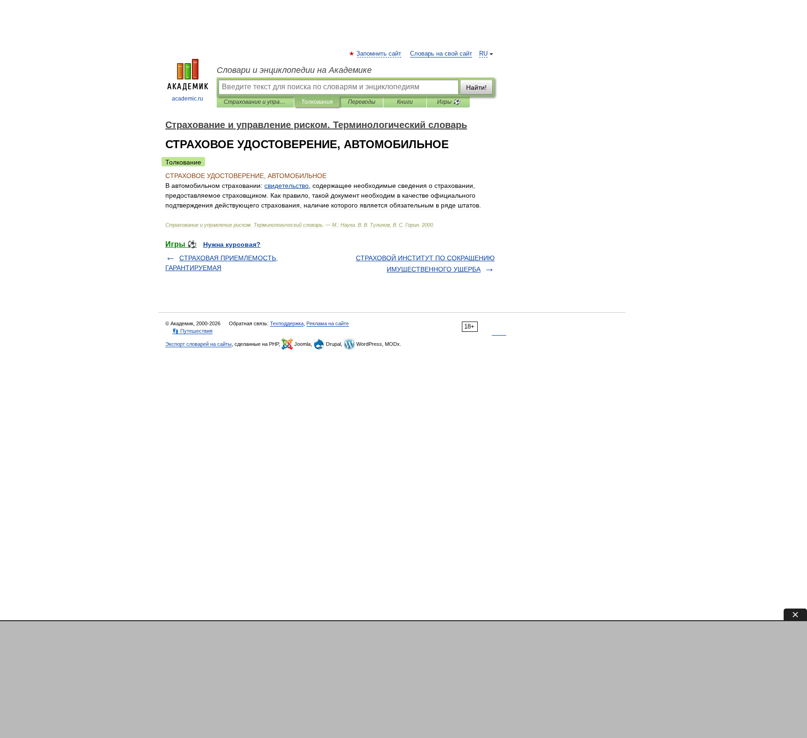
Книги (405, 102)
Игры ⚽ (448, 102)
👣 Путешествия (192, 331)
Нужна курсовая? (232, 244)
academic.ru (187, 98)
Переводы (361, 102)
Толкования (317, 102)
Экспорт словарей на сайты (198, 344)
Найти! (476, 87)
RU (483, 53)
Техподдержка (287, 323)
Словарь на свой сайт (441, 53)
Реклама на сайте (327, 323)
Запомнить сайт (379, 53)
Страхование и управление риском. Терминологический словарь (255, 102)
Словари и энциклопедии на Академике (294, 70)
